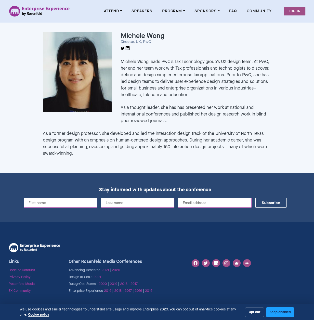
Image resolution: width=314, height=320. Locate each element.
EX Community (20, 290)
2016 (138, 290)
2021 (105, 270)
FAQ (233, 10)
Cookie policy (38, 314)
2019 (113, 284)
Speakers (141, 10)
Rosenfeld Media (22, 284)
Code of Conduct (22, 270)
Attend (111, 10)
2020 (116, 270)
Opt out (254, 312)
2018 (124, 284)
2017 (134, 284)
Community (259, 10)
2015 (148, 290)
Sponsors (206, 10)
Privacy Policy (19, 277)
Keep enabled (280, 312)
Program (172, 10)
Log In (295, 11)
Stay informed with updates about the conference (155, 190)
